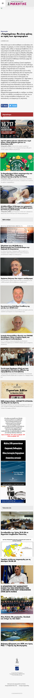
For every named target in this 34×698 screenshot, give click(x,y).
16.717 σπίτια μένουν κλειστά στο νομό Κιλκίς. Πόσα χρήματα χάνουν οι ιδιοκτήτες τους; (16, 142)
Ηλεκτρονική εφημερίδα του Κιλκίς (16, 684)
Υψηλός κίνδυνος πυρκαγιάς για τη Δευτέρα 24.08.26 (15, 560)
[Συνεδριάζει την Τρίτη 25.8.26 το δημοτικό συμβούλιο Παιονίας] (17, 521)
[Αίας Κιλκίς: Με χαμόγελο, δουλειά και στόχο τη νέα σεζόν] (17, 605)
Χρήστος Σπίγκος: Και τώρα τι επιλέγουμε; (17, 278)
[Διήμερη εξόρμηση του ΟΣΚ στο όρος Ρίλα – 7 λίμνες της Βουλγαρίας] (17, 632)
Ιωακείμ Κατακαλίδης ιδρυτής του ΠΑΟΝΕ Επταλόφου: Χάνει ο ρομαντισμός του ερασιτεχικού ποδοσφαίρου (17, 337)
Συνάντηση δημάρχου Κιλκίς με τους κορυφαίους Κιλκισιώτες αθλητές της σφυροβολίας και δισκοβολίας (15, 370)
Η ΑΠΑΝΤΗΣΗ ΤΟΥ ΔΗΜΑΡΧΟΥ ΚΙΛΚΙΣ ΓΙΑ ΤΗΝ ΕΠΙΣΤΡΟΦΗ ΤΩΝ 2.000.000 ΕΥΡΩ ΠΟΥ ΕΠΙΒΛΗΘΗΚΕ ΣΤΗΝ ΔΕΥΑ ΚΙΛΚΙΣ (16, 589)
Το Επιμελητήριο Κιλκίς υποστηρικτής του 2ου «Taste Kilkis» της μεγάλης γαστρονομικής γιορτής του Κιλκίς (16, 175)
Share (5, 106)
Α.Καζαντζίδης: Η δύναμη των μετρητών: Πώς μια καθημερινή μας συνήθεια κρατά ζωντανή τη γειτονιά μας (16, 208)
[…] (19, 149)
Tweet (14, 106)
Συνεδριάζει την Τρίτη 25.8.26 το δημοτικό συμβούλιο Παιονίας (14, 533)
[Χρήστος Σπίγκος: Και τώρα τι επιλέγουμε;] (17, 267)
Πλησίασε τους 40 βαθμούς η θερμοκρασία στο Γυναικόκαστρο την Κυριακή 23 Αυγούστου (15, 247)
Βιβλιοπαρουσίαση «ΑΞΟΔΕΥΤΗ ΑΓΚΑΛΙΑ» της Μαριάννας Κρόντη (17, 402)
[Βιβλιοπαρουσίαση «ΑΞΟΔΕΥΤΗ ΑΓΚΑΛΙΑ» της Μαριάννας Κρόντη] (17, 389)
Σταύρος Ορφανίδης (24, 685)
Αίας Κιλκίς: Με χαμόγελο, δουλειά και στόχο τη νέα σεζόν (15, 617)
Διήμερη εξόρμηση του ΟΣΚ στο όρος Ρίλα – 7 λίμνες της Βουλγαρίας (17, 644)
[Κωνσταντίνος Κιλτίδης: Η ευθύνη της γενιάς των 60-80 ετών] (17, 294)
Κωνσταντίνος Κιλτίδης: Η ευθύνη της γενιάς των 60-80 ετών (15, 307)
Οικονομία (4, 31)
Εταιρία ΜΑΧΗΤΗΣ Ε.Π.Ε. (11, 685)
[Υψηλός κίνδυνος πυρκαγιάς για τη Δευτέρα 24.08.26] (17, 547)
